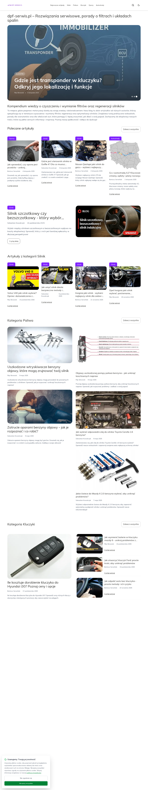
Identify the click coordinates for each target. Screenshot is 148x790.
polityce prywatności (34, 773)
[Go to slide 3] (136, 96)
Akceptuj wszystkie (26, 783)
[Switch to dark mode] (139, 5)
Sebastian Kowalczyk (49, 168)
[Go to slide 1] (132, 96)
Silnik (69, 5)
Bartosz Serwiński (13, 171)
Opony (91, 5)
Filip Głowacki (19, 93)
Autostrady (100, 5)
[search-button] (133, 5)
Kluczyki (83, 5)
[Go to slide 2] (134, 96)
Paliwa (75, 5)
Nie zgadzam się (26, 778)
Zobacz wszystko (131, 129)
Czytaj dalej (13, 241)
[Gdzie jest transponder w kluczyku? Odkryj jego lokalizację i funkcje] (74, 63)
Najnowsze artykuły (57, 5)
